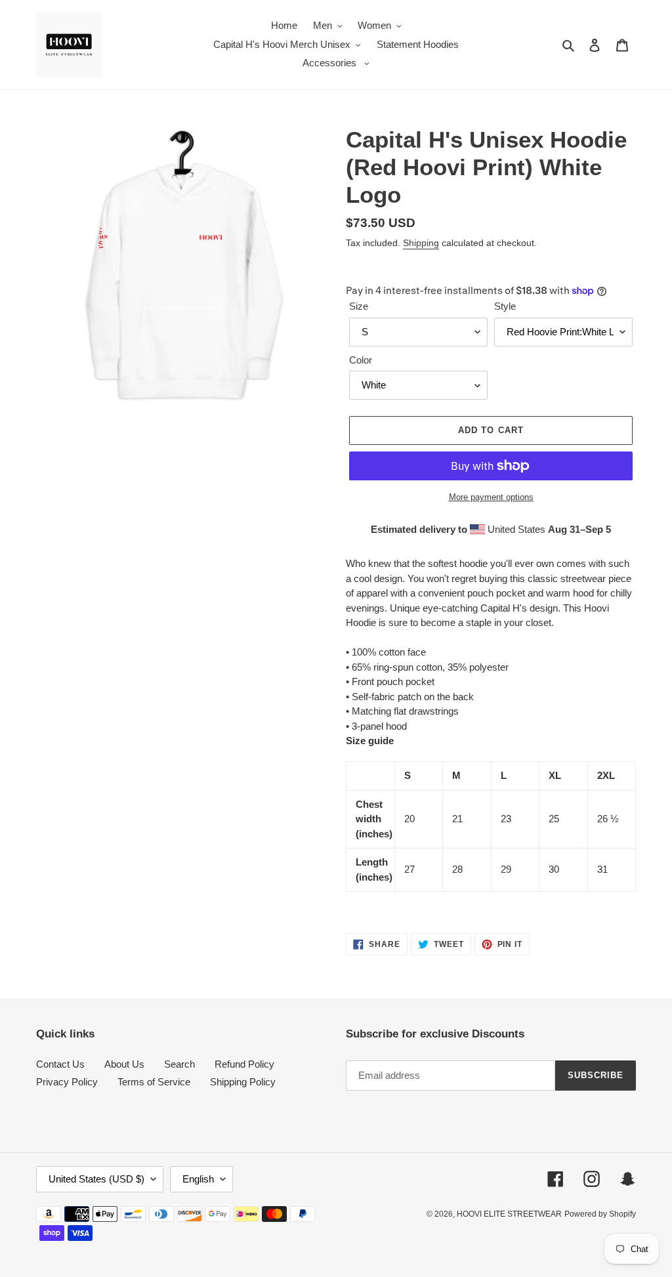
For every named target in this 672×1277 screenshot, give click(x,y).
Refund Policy (244, 1064)
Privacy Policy (67, 1081)
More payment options (491, 497)
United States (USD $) (96, 1178)
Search (179, 1064)
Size (358, 306)
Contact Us (60, 1064)
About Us (124, 1064)
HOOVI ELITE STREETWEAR (509, 1214)
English (198, 1178)
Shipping (421, 243)
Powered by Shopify (600, 1214)
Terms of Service (153, 1081)
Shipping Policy (243, 1081)
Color (360, 360)
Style (505, 306)
